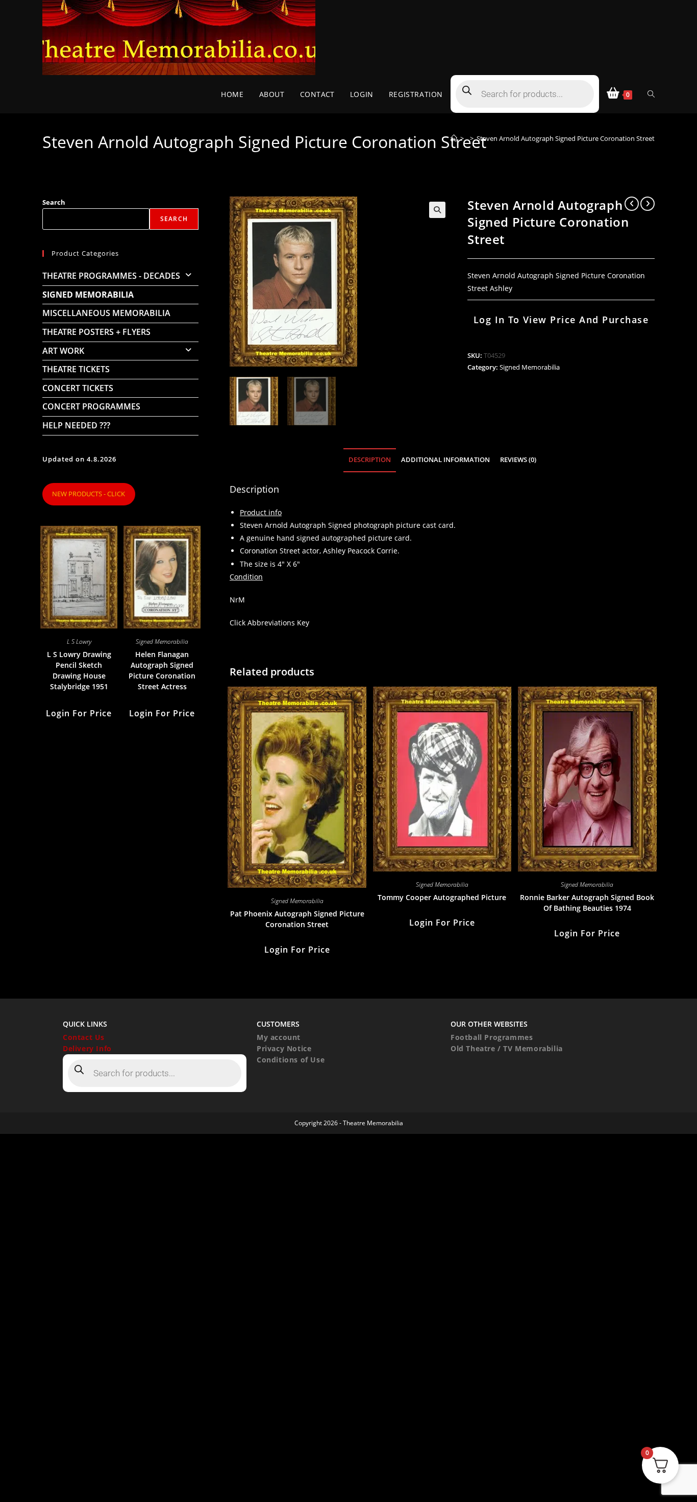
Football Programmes (492, 1037)
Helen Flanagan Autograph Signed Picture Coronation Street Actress (162, 670)
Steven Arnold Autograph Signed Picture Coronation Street (566, 138)
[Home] (454, 138)
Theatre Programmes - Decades (111, 275)
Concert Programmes (91, 406)
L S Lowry (79, 641)
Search (53, 202)
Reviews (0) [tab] (518, 459)
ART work (63, 350)
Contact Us (84, 1037)
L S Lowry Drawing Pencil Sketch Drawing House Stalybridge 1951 (79, 670)
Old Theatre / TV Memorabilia (507, 1048)
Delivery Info (87, 1048)
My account (279, 1037)
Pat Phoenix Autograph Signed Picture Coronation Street (297, 919)
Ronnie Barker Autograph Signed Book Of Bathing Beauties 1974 (587, 902)
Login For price (297, 949)
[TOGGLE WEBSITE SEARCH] (651, 94)
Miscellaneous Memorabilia (106, 313)
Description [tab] (369, 459)
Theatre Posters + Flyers (96, 331)
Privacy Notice (284, 1048)
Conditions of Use (291, 1059)
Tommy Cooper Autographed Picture (442, 897)
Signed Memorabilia (530, 367)
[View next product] (647, 204)
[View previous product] (632, 204)
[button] (437, 210)
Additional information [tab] (445, 459)
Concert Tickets (77, 388)
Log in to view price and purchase (561, 319)
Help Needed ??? (76, 425)
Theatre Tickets (76, 369)
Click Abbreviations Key (269, 622)
